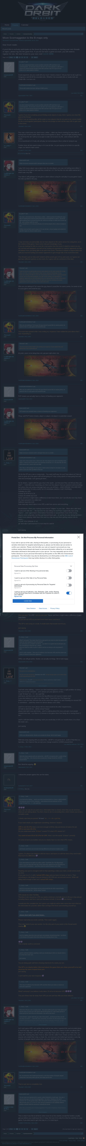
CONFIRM (28, 601)
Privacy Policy (54, 608)
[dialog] (43, 573)
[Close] (79, 538)
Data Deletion (31, 608)
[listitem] (43, 566)
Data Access (43, 608)
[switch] (69, 570)
